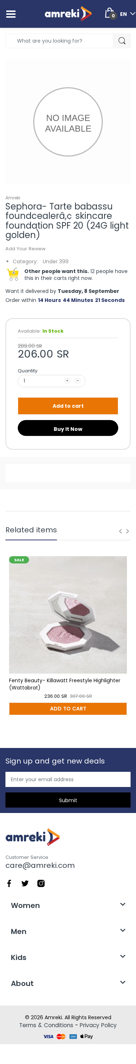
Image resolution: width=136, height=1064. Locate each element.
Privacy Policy (98, 1025)
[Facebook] (9, 883)
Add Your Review (25, 248)
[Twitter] (25, 883)
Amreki (12, 198)
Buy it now (68, 429)
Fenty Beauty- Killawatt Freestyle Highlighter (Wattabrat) (64, 684)
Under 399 (56, 261)
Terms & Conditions (46, 1025)
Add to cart (68, 406)
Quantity (27, 370)
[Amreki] (68, 13)
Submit (68, 800)
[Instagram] (41, 883)
